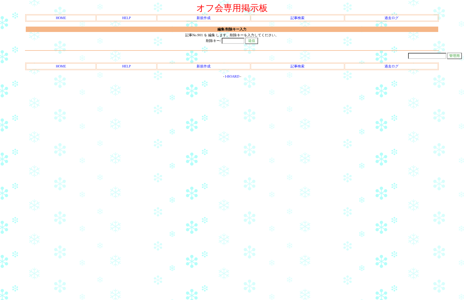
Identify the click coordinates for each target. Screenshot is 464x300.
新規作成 (204, 18)
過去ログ (391, 18)
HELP (126, 18)
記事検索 (298, 18)
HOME (61, 18)
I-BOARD (232, 76)
